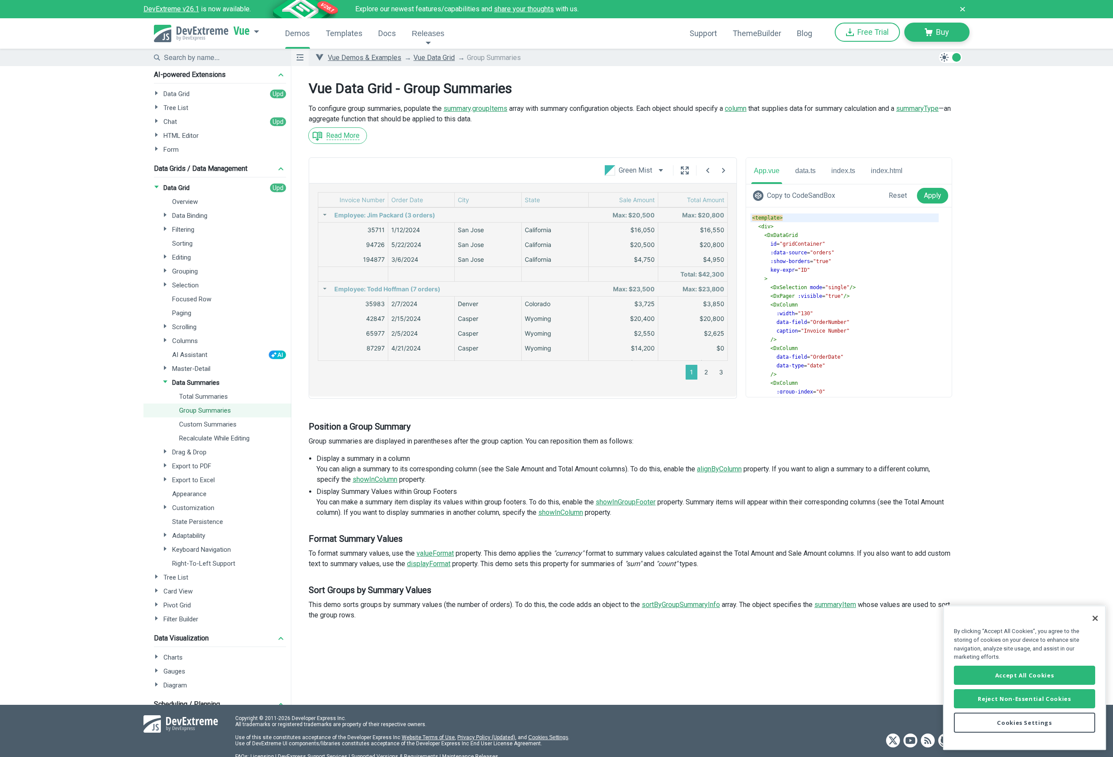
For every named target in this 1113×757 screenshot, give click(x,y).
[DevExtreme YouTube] (910, 741)
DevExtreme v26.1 (171, 9)
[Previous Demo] (708, 170)
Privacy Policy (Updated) (486, 737)
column (735, 108)
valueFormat (435, 553)
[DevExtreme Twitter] (893, 741)
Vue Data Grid (434, 57)
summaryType (917, 108)
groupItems (489, 108)
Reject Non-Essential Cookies (1024, 699)
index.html (887, 170)
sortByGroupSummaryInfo (681, 604)
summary (457, 108)
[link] (796, 195)
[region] (1024, 677)
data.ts (805, 170)
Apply (932, 195)
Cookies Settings (548, 737)
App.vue (767, 170)
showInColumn (375, 479)
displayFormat (428, 564)
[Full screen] (685, 170)
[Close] (1095, 618)
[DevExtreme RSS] (928, 741)
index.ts (843, 170)
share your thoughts (524, 9)
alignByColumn (719, 469)
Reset (898, 195)
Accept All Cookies (1024, 675)
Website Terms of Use (428, 737)
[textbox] (222, 57)
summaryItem (835, 604)
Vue (241, 31)
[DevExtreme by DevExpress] (191, 33)
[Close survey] (963, 9)
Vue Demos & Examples (364, 57)
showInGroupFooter (626, 502)
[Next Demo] (723, 170)
